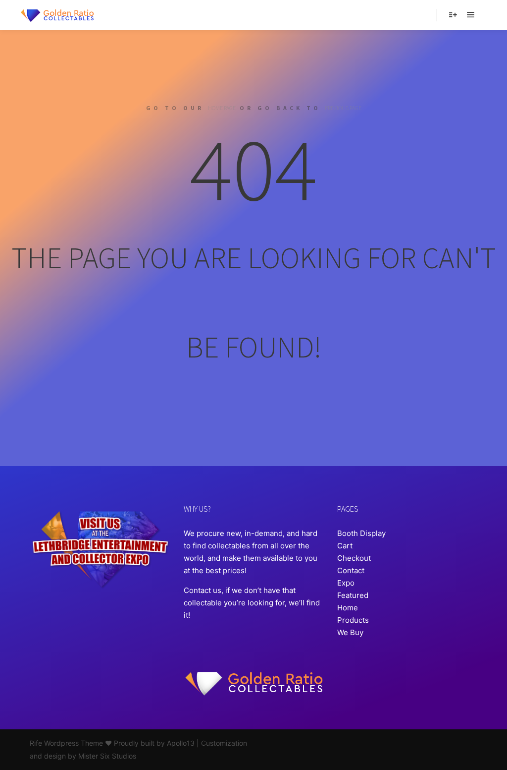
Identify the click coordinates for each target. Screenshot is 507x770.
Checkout (354, 558)
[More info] (453, 14)
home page (222, 108)
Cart (345, 545)
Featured (352, 595)
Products (353, 620)
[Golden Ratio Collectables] (57, 15)
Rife (36, 743)
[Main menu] (471, 14)
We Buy (350, 632)
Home (347, 607)
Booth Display (361, 533)
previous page (343, 108)
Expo (346, 583)
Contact (350, 570)
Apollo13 (181, 743)
